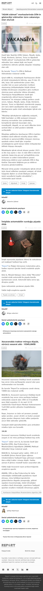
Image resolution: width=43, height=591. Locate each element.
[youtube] (27, 569)
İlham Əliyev (7, 9)
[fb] (3, 212)
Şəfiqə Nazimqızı (13, 511)
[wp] (7, 212)
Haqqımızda (6, 551)
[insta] (8, 569)
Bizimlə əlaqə (30, 551)
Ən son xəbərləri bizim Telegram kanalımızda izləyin (22, 192)
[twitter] (15, 212)
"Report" (14, 71)
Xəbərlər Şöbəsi (12, 201)
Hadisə (4, 23)
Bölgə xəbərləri (12, 313)
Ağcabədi (14, 183)
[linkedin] (20, 212)
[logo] (7, 3)
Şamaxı (32, 183)
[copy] (28, 212)
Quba (5, 183)
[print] (24, 212)
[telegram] (11, 212)
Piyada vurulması (9, 295)
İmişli (23, 183)
